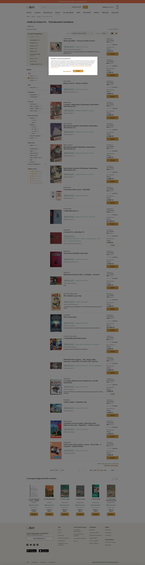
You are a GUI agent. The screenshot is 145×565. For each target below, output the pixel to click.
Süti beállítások (67, 71)
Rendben (78, 70)
